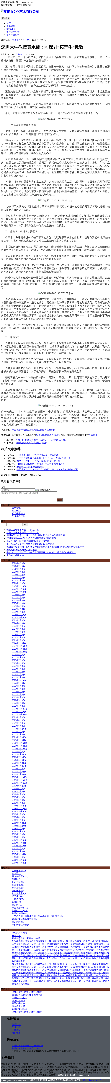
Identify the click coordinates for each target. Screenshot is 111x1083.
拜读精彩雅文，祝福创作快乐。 (27, 938)
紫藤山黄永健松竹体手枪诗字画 (27, 995)
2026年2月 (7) (18, 580)
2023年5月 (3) (18, 666)
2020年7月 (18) (19, 757)
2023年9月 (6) (18, 654)
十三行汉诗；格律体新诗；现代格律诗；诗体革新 (37, 916)
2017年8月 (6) (18, 848)
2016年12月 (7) (19, 860)
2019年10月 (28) (19, 783)
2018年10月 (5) (19, 811)
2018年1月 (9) (18, 837)
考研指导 (16, 1033)
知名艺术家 (19, 893)
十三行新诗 (17, 430)
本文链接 (93, 435)
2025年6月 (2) (18, 600)
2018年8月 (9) (18, 817)
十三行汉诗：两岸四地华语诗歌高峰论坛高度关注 (30, 544)
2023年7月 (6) (18, 660)
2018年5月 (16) (19, 826)
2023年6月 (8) (18, 663)
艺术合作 (16, 1027)
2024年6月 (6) (18, 629)
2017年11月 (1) (19, 843)
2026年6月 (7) (18, 569)
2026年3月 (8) (18, 577)
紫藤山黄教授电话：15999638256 (27, 1045)
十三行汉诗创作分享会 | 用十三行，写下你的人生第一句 (44, 458)
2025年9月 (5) (18, 594)
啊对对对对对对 (19, 933)
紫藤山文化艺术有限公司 (48, 435)
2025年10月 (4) (19, 592)
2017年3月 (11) (19, 854)
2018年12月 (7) (19, 806)
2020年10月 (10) (19, 748)
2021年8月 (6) (18, 720)
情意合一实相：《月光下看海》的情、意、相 (38, 461)
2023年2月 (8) (18, 674)
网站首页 (16, 40)
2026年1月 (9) (18, 583)
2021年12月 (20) (19, 709)
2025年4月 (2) (18, 606)
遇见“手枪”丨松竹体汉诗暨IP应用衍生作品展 (27, 541)
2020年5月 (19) (19, 763)
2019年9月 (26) (19, 786)
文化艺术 (19, 870)
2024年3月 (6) (18, 637)
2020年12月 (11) (19, 743)
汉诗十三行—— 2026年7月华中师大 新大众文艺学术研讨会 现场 (47, 469)
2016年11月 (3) (19, 863)
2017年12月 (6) (19, 840)
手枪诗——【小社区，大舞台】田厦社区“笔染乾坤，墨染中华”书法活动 (41, 552)
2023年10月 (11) (19, 652)
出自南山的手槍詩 (15, 555)
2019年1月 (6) (18, 803)
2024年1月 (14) (19, 643)
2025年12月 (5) (19, 586)
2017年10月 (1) (19, 845)
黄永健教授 (49, 430)
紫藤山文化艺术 (19, 997)
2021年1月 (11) (19, 740)
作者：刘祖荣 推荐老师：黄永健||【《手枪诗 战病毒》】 (43, 440)
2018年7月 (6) (18, 820)
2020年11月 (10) (19, 746)
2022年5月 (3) (18, 694)
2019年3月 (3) (18, 797)
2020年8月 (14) (19, 754)
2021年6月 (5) (18, 726)
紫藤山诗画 (39, 430)
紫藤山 (16, 902)
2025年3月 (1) (18, 609)
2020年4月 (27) (19, 766)
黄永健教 (18, 922)
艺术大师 (18, 882)
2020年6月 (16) (19, 760)
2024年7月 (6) (18, 626)
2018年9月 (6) (18, 814)
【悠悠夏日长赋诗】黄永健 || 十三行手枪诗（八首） (42, 464)
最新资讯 (10, 26)
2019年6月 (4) (18, 788)
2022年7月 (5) (18, 689)
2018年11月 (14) (19, 808)
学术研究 (10, 29)
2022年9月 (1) (18, 683)
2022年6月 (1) (18, 691)
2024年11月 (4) (19, 614)
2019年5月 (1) (18, 791)
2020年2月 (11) (19, 771)
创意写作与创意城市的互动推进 (21, 549)
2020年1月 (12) (19, 774)
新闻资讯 (18, 885)
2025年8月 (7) (18, 597)
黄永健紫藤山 (18, 1000)
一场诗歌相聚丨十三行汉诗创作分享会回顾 (37, 455)
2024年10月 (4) (19, 617)
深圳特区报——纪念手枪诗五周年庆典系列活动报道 (31, 538)
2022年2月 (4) (18, 703)
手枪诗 (18, 899)
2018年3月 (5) (18, 831)
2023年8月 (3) (18, 657)
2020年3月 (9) (18, 768)
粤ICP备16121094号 (92, 1080)
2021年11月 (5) (19, 711)
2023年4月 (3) (18, 669)
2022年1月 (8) (18, 706)
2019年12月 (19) (19, 777)
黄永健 (17, 905)
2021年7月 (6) (18, 723)
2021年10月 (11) (19, 714)
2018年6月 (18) (19, 823)
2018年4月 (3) (18, 828)
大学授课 (16, 1030)
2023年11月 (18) (19, 649)
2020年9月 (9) (18, 751)
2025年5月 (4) (18, 603)
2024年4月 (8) (18, 634)
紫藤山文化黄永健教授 (24, 919)
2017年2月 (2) (18, 857)
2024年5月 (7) (18, 632)
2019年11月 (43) (19, 780)
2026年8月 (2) (18, 563)
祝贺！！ (16, 935)
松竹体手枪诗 (12, 32)
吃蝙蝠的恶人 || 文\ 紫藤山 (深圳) (31, 442)
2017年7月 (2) (18, 851)
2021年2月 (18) (19, 737)
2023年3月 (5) (18, 671)
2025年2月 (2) (18, 612)
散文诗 (16, 873)
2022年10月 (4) (19, 680)
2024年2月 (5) (18, 640)
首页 (8, 23)
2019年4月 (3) (18, 794)
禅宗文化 (18, 888)
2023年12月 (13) (19, 646)
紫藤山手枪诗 (18, 1003)
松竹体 (17, 896)
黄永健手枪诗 (18, 1006)
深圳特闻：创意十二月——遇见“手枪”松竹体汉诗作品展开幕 (35, 535)
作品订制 (16, 1024)
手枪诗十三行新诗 (22, 925)
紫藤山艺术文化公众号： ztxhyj (27, 1048)
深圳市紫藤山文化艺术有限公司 (27, 992)
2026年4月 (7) (18, 574)
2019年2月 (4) (18, 800)
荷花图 (16, 879)
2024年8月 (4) (18, 623)
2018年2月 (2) (18, 834)
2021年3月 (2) (18, 734)
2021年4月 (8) (18, 731)
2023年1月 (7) (18, 677)
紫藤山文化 (28, 430)
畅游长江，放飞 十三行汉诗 (30, 467)
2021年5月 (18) (19, 729)
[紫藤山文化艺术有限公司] (20, 11)
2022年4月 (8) (18, 697)
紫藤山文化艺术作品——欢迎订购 (22, 530)
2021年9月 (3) (18, 717)
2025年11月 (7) (19, 589)
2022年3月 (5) (18, 700)
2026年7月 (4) (18, 566)
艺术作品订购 (12, 35)
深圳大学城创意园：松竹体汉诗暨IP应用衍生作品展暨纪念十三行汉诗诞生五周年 (45, 547)
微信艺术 (18, 890)
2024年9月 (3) (18, 620)
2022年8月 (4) (18, 686)
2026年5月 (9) (18, 572)
